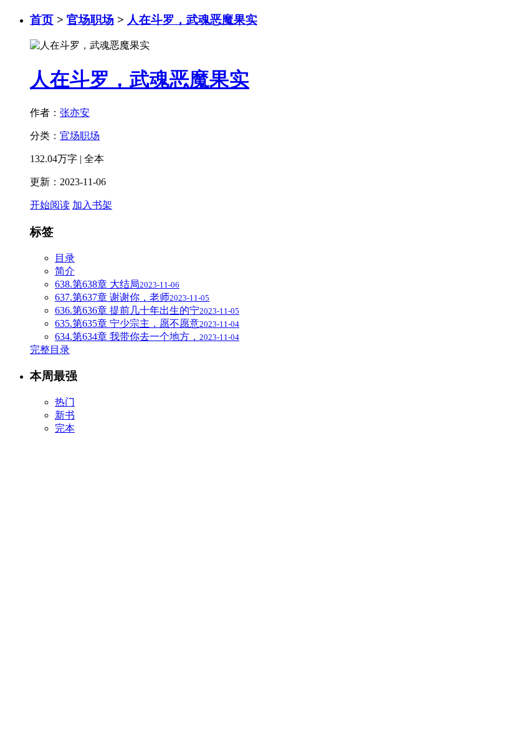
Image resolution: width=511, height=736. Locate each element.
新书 (65, 415)
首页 (42, 19)
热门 (65, 402)
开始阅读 (50, 205)
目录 (65, 258)
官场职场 (90, 19)
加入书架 (92, 205)
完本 (65, 428)
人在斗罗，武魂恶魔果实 (192, 19)
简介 (65, 271)
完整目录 (50, 349)
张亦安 (75, 112)
